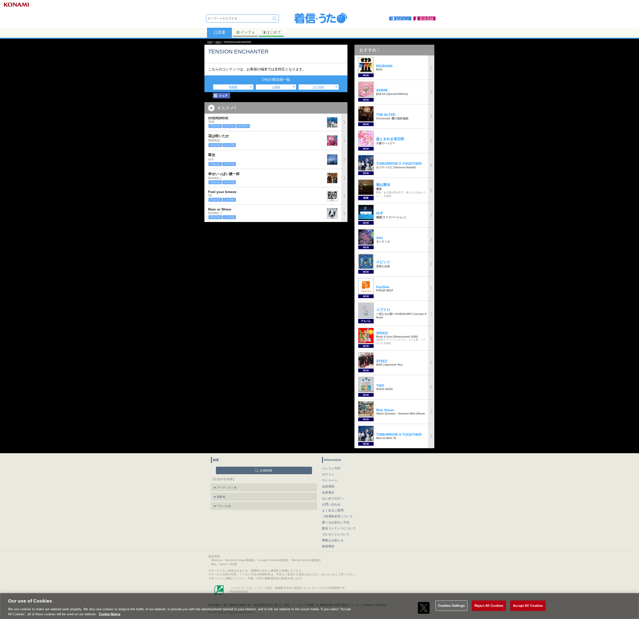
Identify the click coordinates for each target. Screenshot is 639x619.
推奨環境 (328, 546)
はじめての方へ (332, 498)
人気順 (276, 86)
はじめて (273, 32)
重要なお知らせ (332, 540)
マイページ (329, 480)
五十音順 (318, 86)
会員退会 (328, 492)
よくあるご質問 (332, 510)
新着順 (233, 86)
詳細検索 (266, 470)
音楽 (221, 32)
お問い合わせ (331, 504)
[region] (319, 606)
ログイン (328, 474)
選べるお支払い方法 (336, 522)
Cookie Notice (109, 614)
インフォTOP (331, 468)
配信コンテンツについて (339, 528)
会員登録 (328, 486)
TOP (209, 42)
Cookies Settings (451, 606)
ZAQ (218, 42)
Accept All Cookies (528, 606)
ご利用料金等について (337, 516)
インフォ (247, 32)
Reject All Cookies (489, 606)
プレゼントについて (336, 534)
